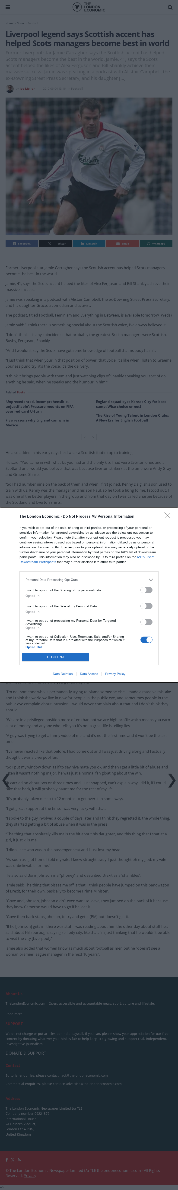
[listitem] (89, 579)
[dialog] (89, 595)
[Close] (169, 516)
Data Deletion (63, 674)
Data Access (89, 674)
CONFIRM (55, 657)
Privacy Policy (115, 674)
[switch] (146, 590)
